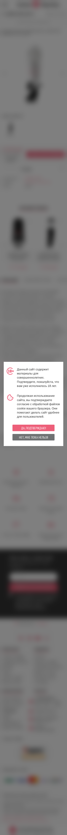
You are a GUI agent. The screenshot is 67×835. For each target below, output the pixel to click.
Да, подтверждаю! (33, 428)
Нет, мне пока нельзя (33, 437)
